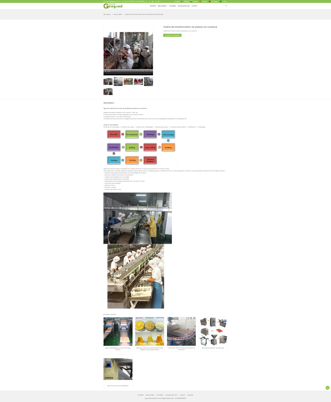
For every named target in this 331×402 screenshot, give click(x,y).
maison (108, 14)
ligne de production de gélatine (118, 386)
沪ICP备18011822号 (180, 398)
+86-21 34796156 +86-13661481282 (134, 1)
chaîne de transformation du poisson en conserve (181, 349)
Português (214, 1)
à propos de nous (184, 6)
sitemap (190, 395)
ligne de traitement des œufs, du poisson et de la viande (144, 14)
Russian (195, 1)
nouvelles (172, 6)
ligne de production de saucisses (213, 348)
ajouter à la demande (172, 35)
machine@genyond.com (113, 1)
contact (194, 6)
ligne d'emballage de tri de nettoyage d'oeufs (118, 349)
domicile (153, 6)
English (177, 1)
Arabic (224, 1)
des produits (162, 6)
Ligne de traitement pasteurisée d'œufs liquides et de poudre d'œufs (149, 349)
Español (204, 1)
